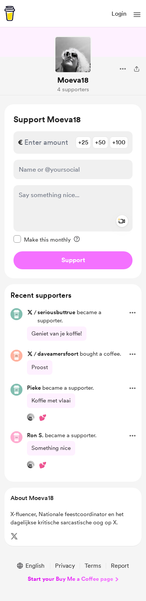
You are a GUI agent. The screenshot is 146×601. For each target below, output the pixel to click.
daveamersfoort (57, 353)
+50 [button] (100, 142)
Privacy (65, 565)
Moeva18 (73, 80)
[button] (137, 14)
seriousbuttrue (56, 312)
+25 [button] (83, 142)
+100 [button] (118, 142)
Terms (93, 565)
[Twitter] (14, 536)
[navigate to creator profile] (73, 54)
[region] (73, 191)
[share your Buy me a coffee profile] (136, 69)
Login (119, 13)
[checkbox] (42, 239)
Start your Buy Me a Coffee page (70, 579)
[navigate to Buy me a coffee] (9, 13)
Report (120, 565)
